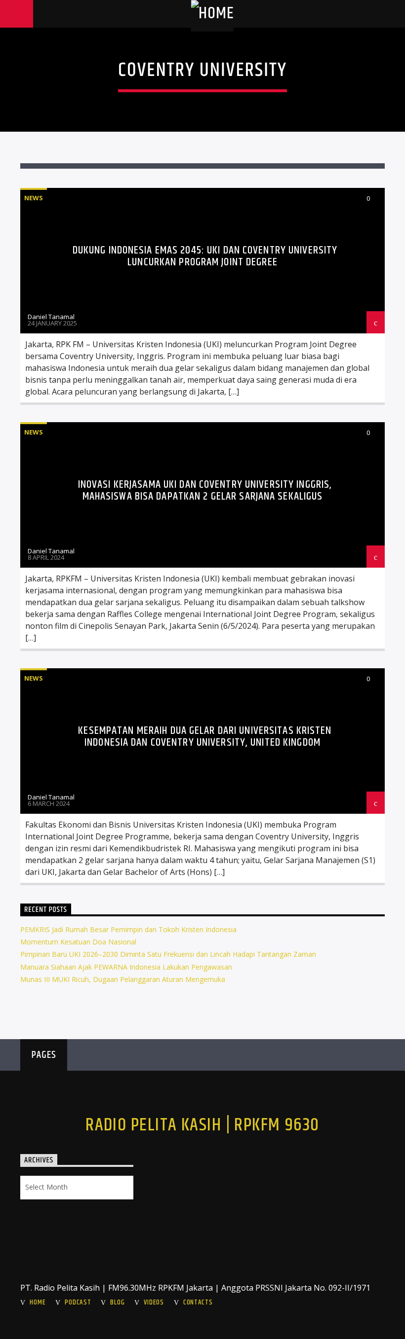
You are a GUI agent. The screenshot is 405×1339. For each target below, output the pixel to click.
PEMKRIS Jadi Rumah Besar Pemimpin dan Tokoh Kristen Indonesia (128, 929)
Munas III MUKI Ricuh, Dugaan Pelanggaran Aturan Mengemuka (122, 979)
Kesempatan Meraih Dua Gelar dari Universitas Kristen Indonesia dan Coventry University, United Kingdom (204, 736)
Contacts (198, 1302)
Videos (153, 1302)
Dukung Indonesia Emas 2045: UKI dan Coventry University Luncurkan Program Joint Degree (205, 256)
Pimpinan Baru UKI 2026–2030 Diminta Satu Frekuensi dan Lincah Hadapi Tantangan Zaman (168, 954)
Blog (117, 1302)
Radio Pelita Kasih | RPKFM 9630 (202, 1125)
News (33, 197)
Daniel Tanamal (51, 316)
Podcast (78, 1302)
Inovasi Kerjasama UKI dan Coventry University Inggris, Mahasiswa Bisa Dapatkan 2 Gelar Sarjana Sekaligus (205, 490)
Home (37, 1302)
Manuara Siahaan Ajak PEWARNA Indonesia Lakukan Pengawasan (126, 967)
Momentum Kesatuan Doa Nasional (78, 941)
